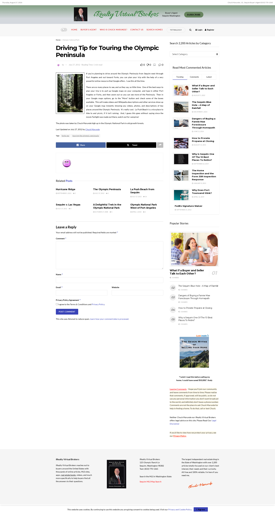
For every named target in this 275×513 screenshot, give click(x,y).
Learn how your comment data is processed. (109, 319)
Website (115, 287)
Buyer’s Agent (89, 29)
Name (59, 274)
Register (210, 29)
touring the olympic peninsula (85, 136)
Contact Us (136, 29)
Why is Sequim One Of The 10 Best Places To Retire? (203, 157)
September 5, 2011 (64, 193)
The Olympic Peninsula (107, 189)
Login (199, 29)
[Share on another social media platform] (160, 145)
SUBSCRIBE (194, 14)
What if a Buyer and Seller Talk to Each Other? (203, 88)
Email (59, 287)
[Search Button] (190, 30)
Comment (61, 238)
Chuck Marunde (92, 129)
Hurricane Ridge (65, 189)
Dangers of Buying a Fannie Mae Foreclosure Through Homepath (194, 297)
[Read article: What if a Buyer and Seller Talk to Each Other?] (194, 249)
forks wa (65, 136)
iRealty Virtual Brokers (126, 14)
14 (146, 196)
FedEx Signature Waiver (188, 206)
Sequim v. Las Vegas (68, 204)
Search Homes (155, 29)
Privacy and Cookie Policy (179, 509)
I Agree (201, 509)
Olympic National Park (70, 40)
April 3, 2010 (136, 212)
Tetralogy (176, 30)
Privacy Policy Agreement (68, 300)
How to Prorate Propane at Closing (195, 308)
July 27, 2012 (74, 65)
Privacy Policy (98, 304)
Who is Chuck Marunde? (113, 29)
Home (74, 29)
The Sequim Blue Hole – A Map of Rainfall (201, 105)
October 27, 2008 (101, 212)
